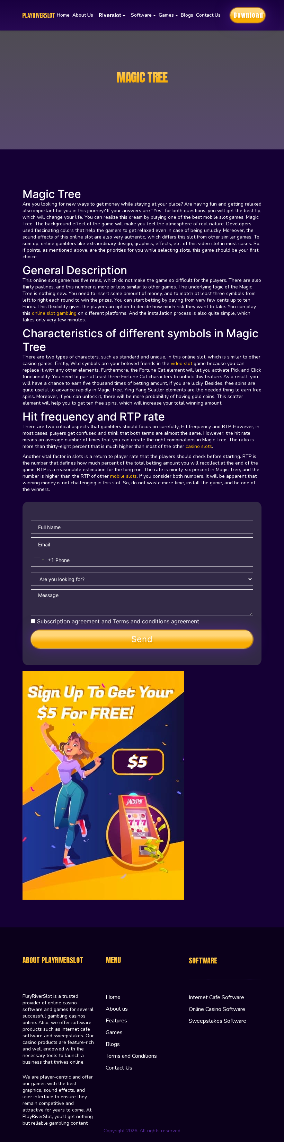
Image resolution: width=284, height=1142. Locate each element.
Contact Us (208, 15)
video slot (181, 363)
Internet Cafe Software (216, 997)
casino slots (199, 446)
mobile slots (123, 476)
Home (63, 15)
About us (82, 15)
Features (116, 1020)
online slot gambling (54, 313)
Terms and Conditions (131, 1056)
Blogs (187, 15)
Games (114, 1032)
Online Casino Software (217, 1009)
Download (248, 15)
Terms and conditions (141, 621)
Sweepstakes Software (217, 1021)
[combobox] (43, 559)
